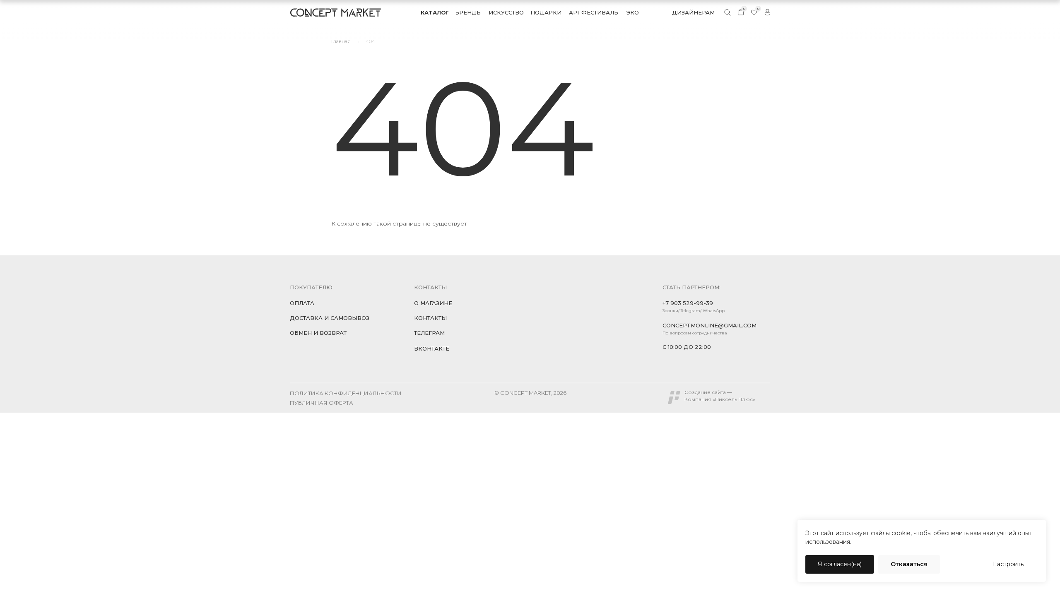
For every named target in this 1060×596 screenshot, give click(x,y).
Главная (341, 41)
